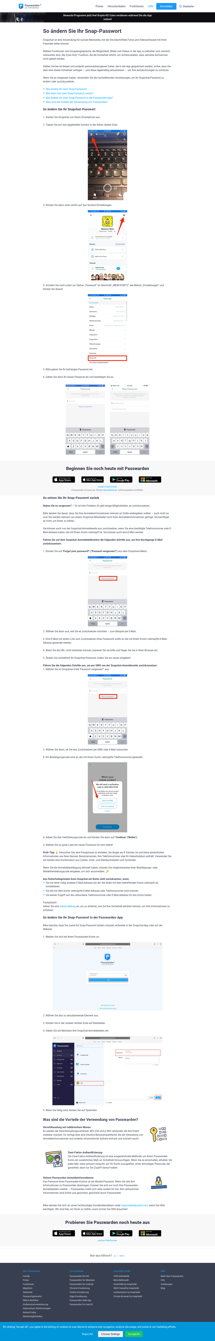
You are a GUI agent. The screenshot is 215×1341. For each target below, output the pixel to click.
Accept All (133, 1334)
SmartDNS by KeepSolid (125, 1284)
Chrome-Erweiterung (80, 1288)
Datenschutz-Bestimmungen (37, 1308)
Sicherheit (27, 1292)
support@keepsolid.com (134, 1205)
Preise (99, 6)
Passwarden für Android (81, 1284)
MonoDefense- (110, 490)
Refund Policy (29, 1312)
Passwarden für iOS (79, 1276)
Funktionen (137, 6)
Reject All (87, 1334)
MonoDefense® (121, 1280)
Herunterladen (117, 6)
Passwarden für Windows (82, 1280)
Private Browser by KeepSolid (127, 1296)
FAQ (163, 1280)
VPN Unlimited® (121, 1276)
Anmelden (166, 6)
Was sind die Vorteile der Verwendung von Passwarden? (77, 102)
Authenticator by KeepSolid (126, 1292)
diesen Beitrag (68, 906)
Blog (163, 1288)
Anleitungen (166, 1284)
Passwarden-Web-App (80, 1300)
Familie (26, 1276)
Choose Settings (110, 1334)
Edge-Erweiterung (78, 1296)
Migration (27, 1288)
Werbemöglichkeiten (32, 1316)
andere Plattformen (107, 486)
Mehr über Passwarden (172, 1276)
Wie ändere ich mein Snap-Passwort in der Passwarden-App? (79, 97)
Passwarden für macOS (81, 1304)
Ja (114, 1256)
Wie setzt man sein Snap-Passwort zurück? (69, 93)
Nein (122, 1256)
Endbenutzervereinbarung (35, 1304)
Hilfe (151, 6)
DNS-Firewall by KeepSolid (126, 1288)
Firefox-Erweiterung (79, 1292)
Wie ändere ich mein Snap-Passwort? (66, 89)
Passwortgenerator (32, 1296)
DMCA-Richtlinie (30, 1300)
